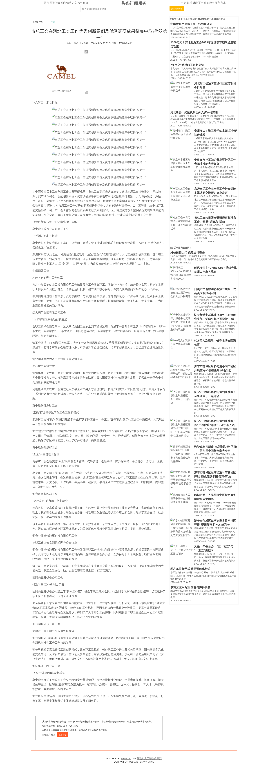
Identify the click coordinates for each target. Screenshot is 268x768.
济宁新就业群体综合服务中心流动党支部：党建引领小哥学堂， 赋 (215, 317)
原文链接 (62, 734)
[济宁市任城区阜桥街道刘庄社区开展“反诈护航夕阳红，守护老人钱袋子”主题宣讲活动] (181, 428)
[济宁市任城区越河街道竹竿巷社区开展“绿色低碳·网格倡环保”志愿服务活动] (181, 479)
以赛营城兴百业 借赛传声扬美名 (190, 587)
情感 (68, 2)
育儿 (223, 2)
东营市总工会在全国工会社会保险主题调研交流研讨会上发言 (215, 191)
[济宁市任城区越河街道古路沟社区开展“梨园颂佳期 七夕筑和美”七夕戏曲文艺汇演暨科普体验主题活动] (181, 528)
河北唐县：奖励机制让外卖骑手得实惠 (194, 112)
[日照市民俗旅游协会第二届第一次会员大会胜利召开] (181, 292)
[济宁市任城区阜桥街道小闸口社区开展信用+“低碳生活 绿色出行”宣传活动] (181, 371)
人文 (74, 2)
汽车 (80, 2)
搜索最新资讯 (176, 8)
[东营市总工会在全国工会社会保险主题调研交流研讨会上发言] (181, 193)
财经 (195, 2)
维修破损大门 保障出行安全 (187, 252)
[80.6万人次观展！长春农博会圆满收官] (181, 343)
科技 (206, 2)
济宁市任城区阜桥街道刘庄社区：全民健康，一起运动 (215, 394)
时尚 (63, 2)
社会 (57, 2)
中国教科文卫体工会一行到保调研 (191, 24)
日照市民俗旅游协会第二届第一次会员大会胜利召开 (215, 291)
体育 (183, 2)
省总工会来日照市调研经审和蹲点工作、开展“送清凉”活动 (215, 220)
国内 (46, 2)
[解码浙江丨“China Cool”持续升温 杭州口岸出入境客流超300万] (181, 272)
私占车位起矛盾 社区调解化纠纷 (190, 569)
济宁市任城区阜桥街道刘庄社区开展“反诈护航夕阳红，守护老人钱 (215, 423)
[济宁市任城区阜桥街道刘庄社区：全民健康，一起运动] (181, 397)
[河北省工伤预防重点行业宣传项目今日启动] (181, 86)
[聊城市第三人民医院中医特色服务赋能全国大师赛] (181, 498)
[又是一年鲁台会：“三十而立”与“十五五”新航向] (181, 549)
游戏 (211, 2)
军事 (200, 2)
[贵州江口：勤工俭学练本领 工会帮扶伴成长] (181, 134)
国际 (52, 2)
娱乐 (189, 2)
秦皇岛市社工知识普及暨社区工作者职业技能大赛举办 (215, 162)
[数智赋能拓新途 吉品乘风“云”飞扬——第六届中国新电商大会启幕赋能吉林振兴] (181, 453)
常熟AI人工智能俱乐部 (149, 758)
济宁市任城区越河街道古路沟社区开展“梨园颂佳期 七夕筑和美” (215, 523)
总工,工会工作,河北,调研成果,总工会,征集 (198, 18)
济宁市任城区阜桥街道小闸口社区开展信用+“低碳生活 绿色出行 (215, 368)
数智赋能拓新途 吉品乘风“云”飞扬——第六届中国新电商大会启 (215, 449)
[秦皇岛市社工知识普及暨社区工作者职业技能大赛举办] (181, 164)
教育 (217, 2)
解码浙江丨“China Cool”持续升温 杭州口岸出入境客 (215, 270)
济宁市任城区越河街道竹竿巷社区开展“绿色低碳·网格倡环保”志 (215, 474)
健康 (85, 2)
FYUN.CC (126, 758)
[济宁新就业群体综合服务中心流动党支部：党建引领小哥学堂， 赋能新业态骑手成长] (181, 321)
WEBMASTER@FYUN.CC (141, 761)
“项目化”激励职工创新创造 (187, 65)
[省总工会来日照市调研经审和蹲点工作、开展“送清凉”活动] (181, 222)
